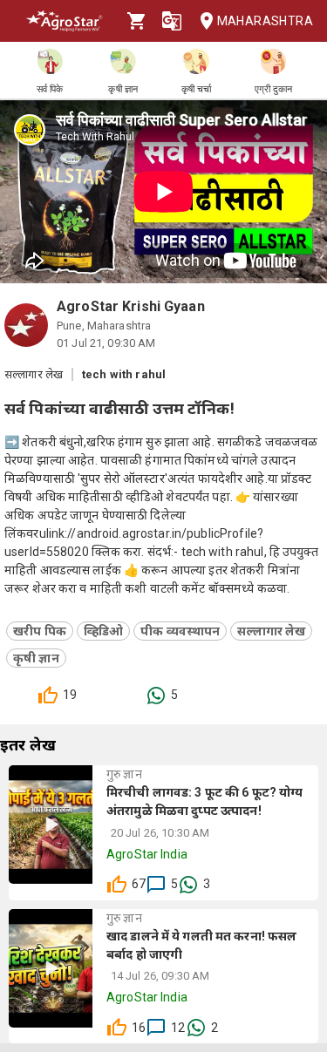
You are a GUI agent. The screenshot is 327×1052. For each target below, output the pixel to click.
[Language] (171, 20)
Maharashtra (265, 21)
